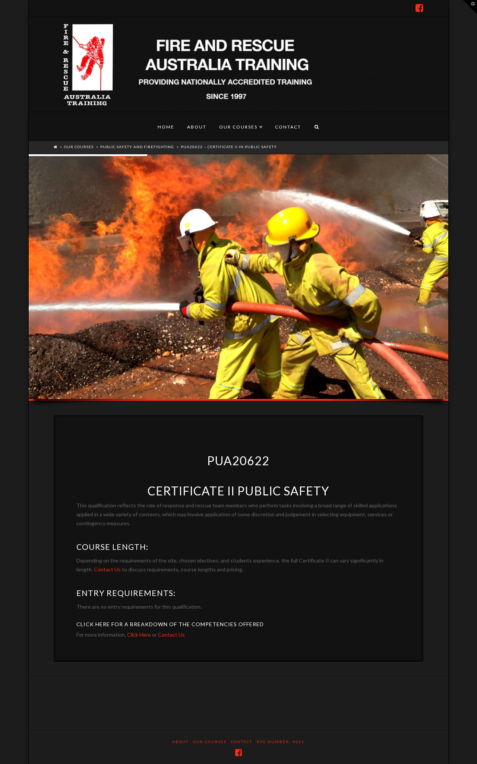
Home (166, 127)
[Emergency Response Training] (238, 64)
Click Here (139, 634)
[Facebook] (419, 8)
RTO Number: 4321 (280, 741)
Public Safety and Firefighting (137, 147)
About (196, 127)
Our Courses (239, 121)
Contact (288, 127)
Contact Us (107, 569)
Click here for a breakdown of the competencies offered (170, 624)
